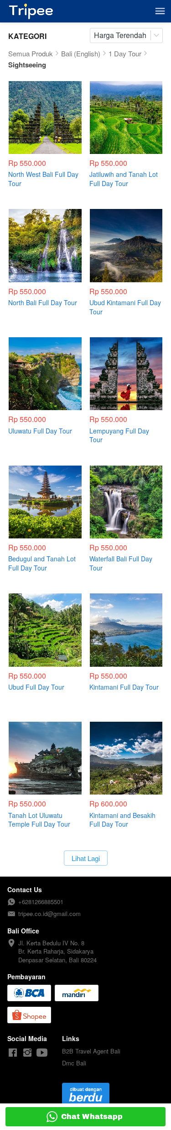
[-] (12, 1053)
